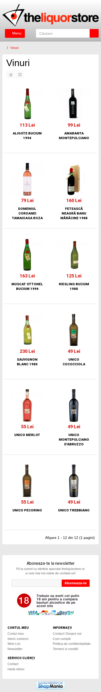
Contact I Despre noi (67, 633)
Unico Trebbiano (74, 510)
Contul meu (16, 633)
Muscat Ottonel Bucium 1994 (27, 286)
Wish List (14, 643)
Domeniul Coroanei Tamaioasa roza (27, 213)
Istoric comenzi (18, 638)
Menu (16, 33)
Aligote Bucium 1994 (27, 135)
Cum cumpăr (62, 638)
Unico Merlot (27, 435)
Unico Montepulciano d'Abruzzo (74, 439)
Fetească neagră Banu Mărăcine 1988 (74, 213)
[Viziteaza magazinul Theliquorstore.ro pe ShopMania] (50, 685)
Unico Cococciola (74, 362)
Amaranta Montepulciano (74, 135)
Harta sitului (16, 669)
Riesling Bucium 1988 (74, 286)
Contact (13, 664)
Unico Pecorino (27, 510)
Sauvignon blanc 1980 (27, 362)
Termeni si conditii (65, 649)
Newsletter (15, 649)
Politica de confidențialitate (72, 643)
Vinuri (14, 48)
